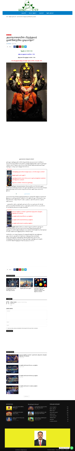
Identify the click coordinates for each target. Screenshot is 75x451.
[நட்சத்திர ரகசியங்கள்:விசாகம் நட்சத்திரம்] (12, 379)
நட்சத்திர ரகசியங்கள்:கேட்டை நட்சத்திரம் (22, 216)
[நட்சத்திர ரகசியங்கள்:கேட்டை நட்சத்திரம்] (12, 369)
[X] (17, 47)
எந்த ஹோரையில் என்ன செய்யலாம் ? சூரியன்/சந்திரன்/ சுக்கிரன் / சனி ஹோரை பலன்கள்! (29, 179)
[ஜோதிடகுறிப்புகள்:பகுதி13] (26, 282)
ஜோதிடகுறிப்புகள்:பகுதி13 (18, 175)
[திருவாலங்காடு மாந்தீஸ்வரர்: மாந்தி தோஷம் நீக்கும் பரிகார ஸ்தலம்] (31, 414)
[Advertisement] (26, 26)
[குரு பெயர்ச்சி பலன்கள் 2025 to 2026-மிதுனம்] (9, 408)
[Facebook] (14, 47)
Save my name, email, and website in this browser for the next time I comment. (23, 328)
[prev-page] (7, 294)
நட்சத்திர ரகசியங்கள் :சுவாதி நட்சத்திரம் (22, 223)
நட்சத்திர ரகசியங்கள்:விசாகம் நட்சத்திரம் (22, 219)
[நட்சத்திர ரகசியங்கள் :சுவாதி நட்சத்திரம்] (12, 389)
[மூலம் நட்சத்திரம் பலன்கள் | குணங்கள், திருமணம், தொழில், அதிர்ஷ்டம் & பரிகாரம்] (12, 358)
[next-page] (9, 294)
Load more (26, 396)
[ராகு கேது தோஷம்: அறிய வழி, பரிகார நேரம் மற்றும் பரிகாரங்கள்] (31, 408)
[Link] (71, 448)
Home (7, 16)
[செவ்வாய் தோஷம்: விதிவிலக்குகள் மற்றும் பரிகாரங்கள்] (31, 419)
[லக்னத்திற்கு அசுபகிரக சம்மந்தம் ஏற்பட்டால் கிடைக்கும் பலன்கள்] (12, 282)
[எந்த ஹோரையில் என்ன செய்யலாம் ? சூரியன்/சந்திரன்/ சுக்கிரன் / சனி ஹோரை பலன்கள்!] (40, 282)
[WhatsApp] (23, 47)
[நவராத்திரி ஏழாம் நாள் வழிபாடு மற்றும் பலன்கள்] (9, 414)
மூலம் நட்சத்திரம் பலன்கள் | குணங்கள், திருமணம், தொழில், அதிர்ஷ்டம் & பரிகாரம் (27, 212)
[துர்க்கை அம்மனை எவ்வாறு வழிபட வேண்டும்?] (9, 419)
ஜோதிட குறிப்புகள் (12, 16)
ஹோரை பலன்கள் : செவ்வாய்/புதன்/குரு (22, 182)
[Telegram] (25, 47)
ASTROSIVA (9, 43)
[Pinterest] (20, 47)
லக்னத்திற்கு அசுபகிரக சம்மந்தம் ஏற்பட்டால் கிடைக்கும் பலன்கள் (28, 171)
